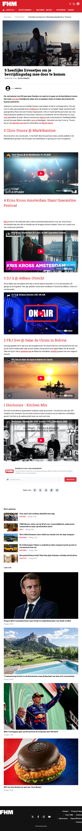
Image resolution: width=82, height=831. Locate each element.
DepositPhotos (76, 818)
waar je (43, 117)
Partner (22, 516)
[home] (3, 10)
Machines (23, 537)
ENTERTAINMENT (25, 10)
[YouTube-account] (49, 817)
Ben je (6, 222)
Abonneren (70, 479)
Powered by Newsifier (41, 826)
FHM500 (71, 10)
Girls (21, 529)
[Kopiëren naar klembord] (52, 490)
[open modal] (78, 3)
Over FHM (69, 815)
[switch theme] (74, 3)
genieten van (25, 351)
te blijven (33, 109)
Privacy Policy (76, 811)
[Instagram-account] (44, 817)
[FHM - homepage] (10, 4)
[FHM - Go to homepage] (6, 812)
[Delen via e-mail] (57, 490)
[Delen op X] (40, 490)
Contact (65, 811)
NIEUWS (49, 10)
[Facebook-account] (38, 817)
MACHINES (40, 10)
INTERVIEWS (61, 10)
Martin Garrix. (47, 123)
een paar (15, 99)
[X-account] (32, 817)
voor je (34, 120)
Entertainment (24, 78)
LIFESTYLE (10, 10)
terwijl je (54, 351)
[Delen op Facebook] (35, 490)
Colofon (79, 815)
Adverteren (63, 818)
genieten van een (19, 123)
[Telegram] (46, 490)
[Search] (70, 4)
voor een (7, 117)
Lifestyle (22, 558)
